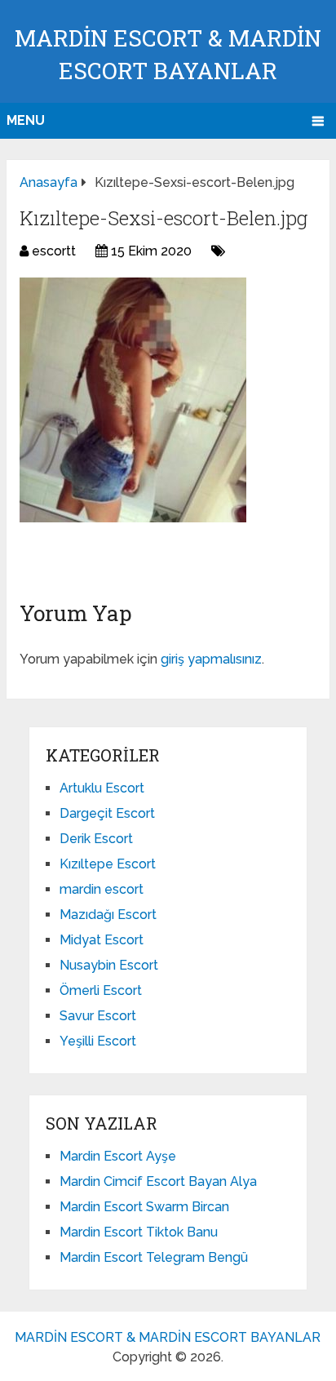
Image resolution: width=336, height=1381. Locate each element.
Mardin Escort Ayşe (118, 1156)
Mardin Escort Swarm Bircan (144, 1206)
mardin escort (102, 889)
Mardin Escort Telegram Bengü (154, 1257)
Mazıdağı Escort (108, 914)
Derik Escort (96, 838)
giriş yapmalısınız (211, 659)
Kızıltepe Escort (108, 864)
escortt (54, 251)
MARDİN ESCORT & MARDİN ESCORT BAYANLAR (168, 1337)
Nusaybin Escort (109, 965)
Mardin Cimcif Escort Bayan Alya (158, 1181)
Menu (26, 120)
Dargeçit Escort (107, 813)
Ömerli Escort (101, 990)
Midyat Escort (102, 940)
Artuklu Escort (102, 788)
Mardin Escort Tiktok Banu (139, 1232)
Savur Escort (98, 1016)
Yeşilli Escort (98, 1041)
